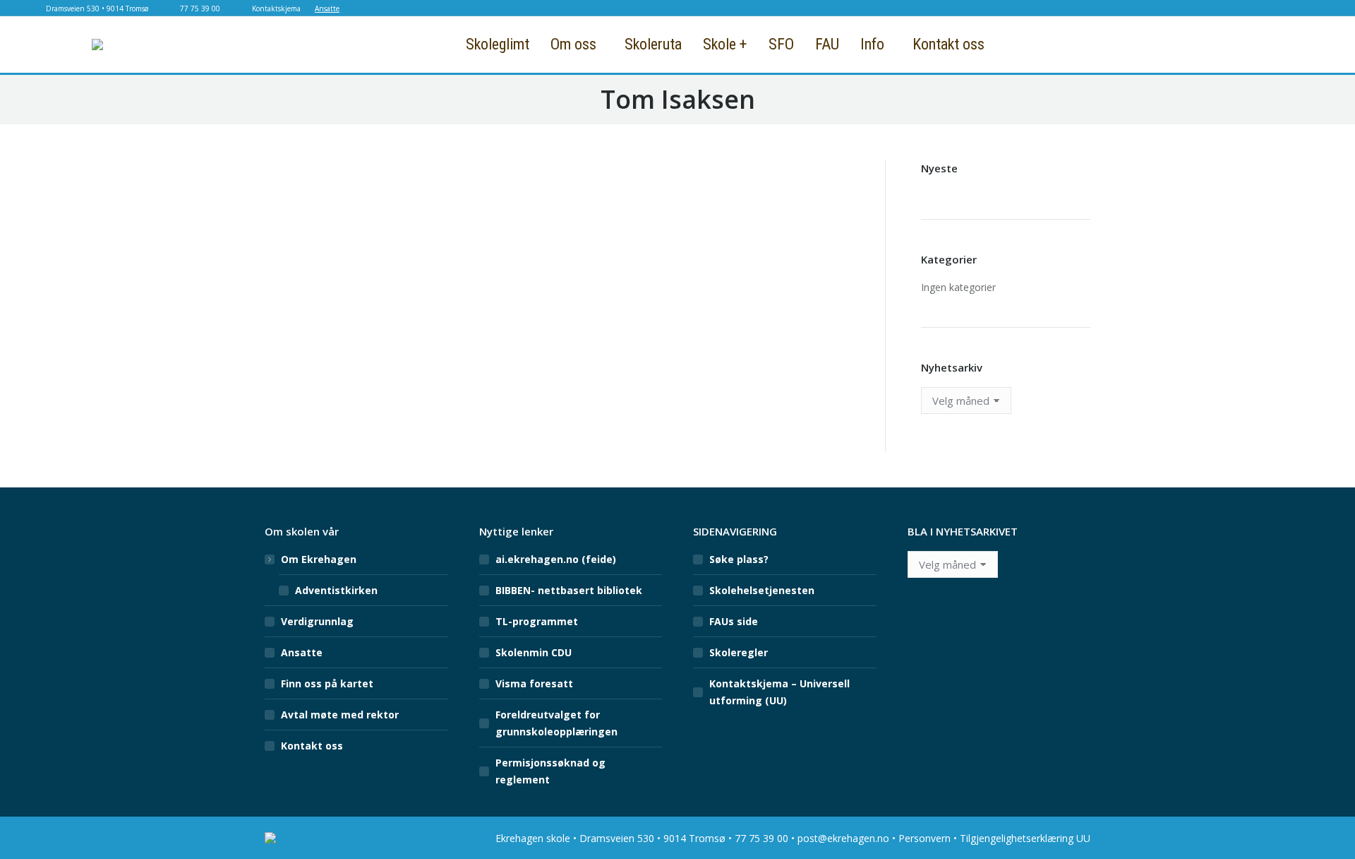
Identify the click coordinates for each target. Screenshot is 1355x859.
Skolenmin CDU (533, 652)
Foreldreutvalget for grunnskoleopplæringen (556, 723)
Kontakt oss (312, 745)
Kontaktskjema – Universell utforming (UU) (779, 692)
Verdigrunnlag (317, 621)
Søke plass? (739, 559)
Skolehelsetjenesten (761, 590)
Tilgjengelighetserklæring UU (1025, 838)
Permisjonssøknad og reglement (550, 771)
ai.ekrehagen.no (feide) (555, 559)
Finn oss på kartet (327, 683)
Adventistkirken (336, 590)
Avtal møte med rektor (340, 714)
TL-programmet (536, 621)
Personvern (924, 838)
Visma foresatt (534, 683)
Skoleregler (738, 652)
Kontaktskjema (276, 8)
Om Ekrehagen (318, 559)
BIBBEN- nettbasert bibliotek (568, 590)
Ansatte (327, 8)
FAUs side (733, 621)
